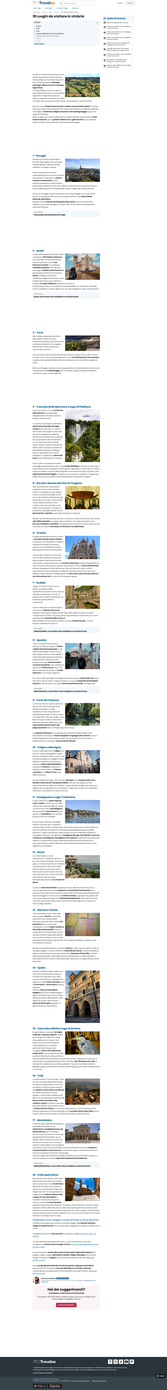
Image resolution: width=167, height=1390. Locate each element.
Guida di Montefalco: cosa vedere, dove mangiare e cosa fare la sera (62, 1166)
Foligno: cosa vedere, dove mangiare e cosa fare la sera (119, 33)
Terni (37, 31)
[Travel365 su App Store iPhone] (55, 1386)
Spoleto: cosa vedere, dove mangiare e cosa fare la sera (119, 66)
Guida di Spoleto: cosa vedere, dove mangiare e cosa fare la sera (60, 691)
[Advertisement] (66, 61)
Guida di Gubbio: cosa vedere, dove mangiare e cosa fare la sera (60, 631)
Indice (37, 22)
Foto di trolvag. (96, 1142)
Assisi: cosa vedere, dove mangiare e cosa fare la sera (56, 296)
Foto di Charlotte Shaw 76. (93, 1103)
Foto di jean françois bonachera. (92, 1200)
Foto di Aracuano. (95, 724)
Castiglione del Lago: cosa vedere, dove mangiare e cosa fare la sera (118, 49)
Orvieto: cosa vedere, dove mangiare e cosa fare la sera (119, 55)
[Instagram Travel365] (115, 1362)
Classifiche (75, 8)
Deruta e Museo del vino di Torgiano (47, 36)
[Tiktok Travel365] (121, 1362)
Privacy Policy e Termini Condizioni (80, 1381)
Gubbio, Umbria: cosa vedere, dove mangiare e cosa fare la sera (118, 44)
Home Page (37, 8)
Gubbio (38, 41)
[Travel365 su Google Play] (40, 1386)
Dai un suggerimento (66, 1305)
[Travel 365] (43, 2)
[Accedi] (120, 3)
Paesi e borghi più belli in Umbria (117, 23)
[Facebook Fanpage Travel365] (110, 1362)
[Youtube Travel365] (126, 1362)
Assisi (38, 28)
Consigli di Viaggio (62, 8)
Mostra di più (39, 44)
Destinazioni (49, 8)
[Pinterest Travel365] (132, 1362)
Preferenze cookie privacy (99, 1381)
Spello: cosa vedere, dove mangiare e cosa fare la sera (119, 38)
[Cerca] (61, 3)
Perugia (38, 26)
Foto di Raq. (97, 508)
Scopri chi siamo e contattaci (42, 1373)
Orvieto (38, 38)
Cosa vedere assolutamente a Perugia (49, 215)
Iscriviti (130, 3)
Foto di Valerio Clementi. (94, 349)
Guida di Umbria (116, 18)
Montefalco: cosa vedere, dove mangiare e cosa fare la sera (117, 60)
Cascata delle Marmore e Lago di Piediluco (50, 33)
